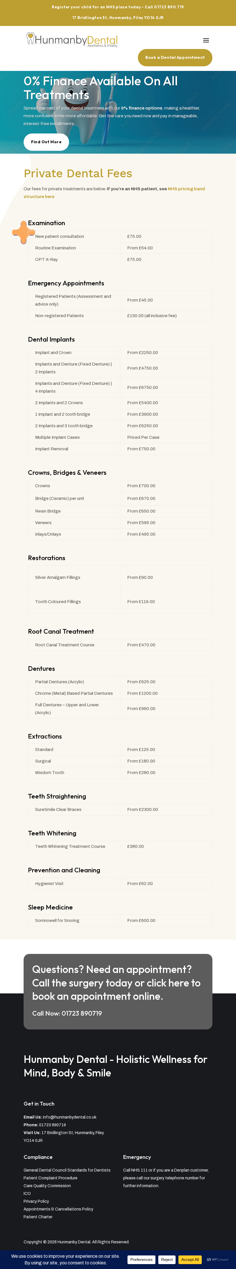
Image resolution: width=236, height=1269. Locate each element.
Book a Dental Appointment (175, 57)
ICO (27, 1193)
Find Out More (46, 141)
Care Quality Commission (47, 1186)
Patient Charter (38, 1217)
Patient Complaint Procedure (50, 1178)
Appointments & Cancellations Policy (58, 1209)
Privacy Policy (36, 1201)
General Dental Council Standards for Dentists (67, 1170)
